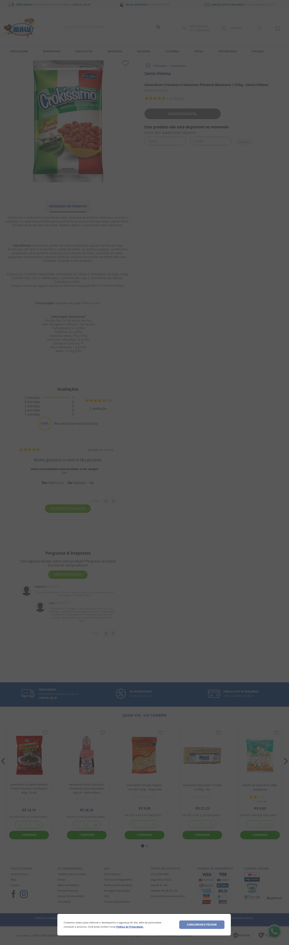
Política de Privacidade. (130, 926)
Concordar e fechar (202, 924)
